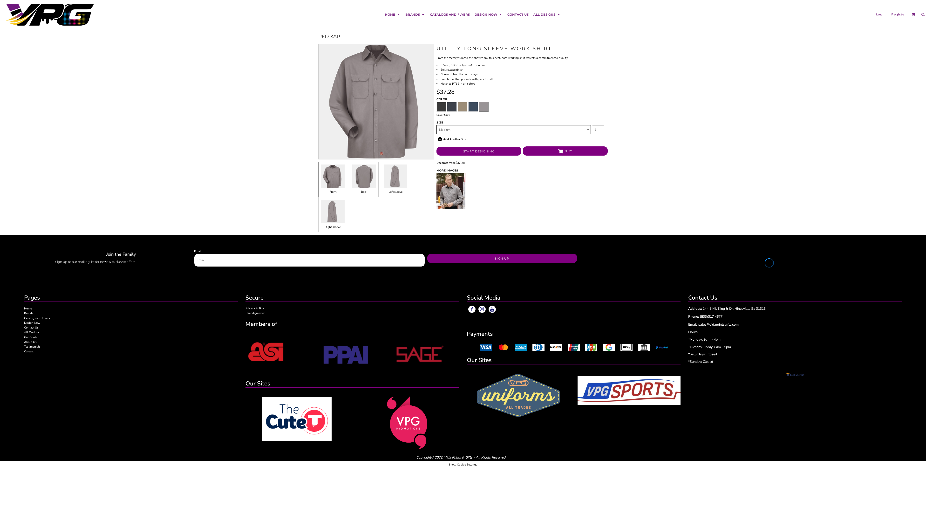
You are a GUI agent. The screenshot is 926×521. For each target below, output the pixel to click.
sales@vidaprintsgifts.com (718, 324)
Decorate (442, 163)
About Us (30, 342)
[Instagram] (482, 309)
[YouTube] (492, 309)
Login (881, 14)
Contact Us (31, 327)
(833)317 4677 (711, 316)
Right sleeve (333, 227)
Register (898, 14)
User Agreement (255, 313)
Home (28, 308)
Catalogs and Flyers (37, 318)
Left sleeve (395, 192)
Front (332, 192)
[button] (392, 14)
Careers (29, 351)
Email (197, 251)
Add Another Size (454, 139)
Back (364, 192)
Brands (28, 313)
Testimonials (32, 347)
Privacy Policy (254, 308)
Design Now (32, 323)
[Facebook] (472, 309)
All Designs (32, 332)
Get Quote (30, 337)
